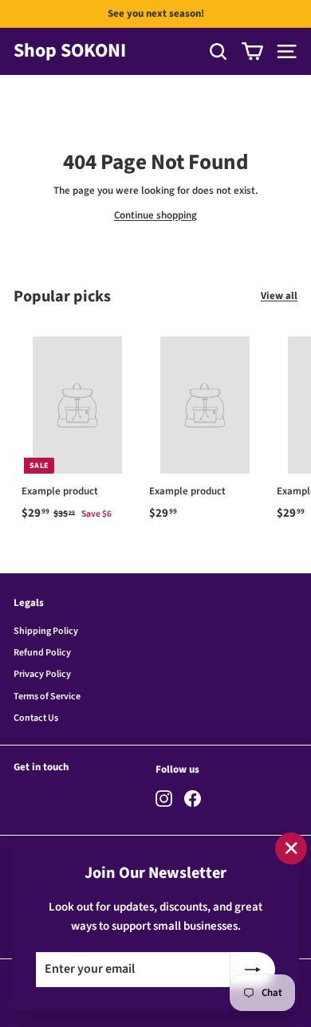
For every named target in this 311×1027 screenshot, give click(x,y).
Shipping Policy (46, 631)
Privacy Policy (42, 674)
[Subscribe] (252, 969)
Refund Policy (42, 652)
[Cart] (252, 51)
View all (279, 296)
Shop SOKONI (70, 51)
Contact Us (36, 718)
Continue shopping (155, 215)
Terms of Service (47, 696)
